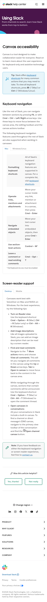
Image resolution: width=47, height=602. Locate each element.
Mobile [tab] (19, 291)
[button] (13, 481)
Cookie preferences (28, 580)
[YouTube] (32, 512)
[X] (26, 512)
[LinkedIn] (10, 512)
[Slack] (21, 569)
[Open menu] (43, 4)
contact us (27, 454)
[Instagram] (15, 512)
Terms (13, 580)
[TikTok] (37, 512)
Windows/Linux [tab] (19, 148)
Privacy (5, 580)
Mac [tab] (6, 148)
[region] (23, 210)
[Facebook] (21, 512)
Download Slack (9, 574)
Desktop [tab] (8, 291)
